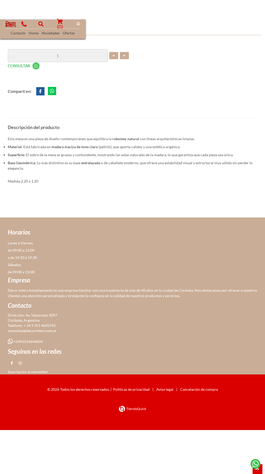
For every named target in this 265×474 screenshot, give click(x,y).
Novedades (51, 33)
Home (34, 33)
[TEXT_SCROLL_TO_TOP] (257, 469)
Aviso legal (164, 389)
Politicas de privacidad (131, 389)
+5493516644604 (28, 341)
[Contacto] (255, 464)
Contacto (18, 33)
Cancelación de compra (199, 389)
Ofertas (69, 33)
